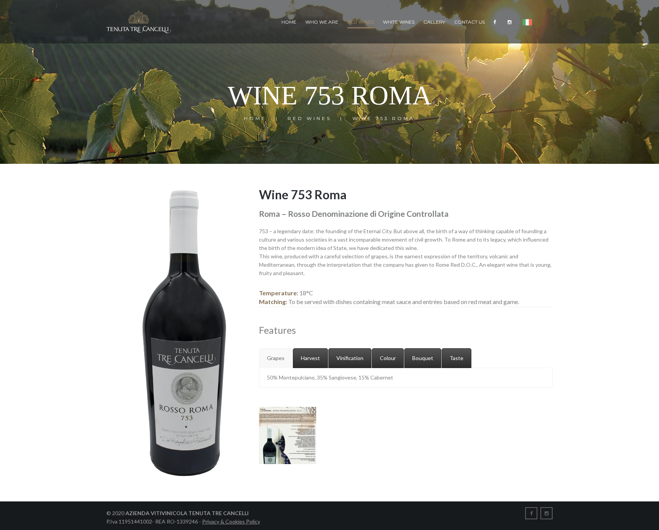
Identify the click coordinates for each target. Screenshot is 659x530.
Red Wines (360, 22)
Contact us (469, 22)
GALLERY (434, 22)
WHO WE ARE (321, 22)
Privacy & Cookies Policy (231, 521)
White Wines (399, 22)
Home (288, 22)
